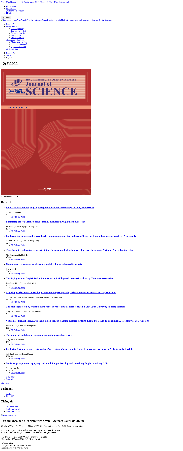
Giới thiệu (12, 8)
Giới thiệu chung (17, 29)
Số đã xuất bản (12, 49)
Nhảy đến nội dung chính (11, 2)
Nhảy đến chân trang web (59, 2)
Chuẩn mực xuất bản (19, 42)
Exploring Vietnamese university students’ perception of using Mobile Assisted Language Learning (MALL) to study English (69, 349)
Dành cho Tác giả (13, 409)
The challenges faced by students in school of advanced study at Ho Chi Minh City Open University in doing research (65, 306)
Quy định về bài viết (19, 44)
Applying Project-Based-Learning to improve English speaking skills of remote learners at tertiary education (61, 292)
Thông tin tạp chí (12, 26)
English (9, 394)
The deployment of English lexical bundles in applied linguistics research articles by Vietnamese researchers (60, 278)
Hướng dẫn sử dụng (16, 11)
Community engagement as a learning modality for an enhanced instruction (44, 264)
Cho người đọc (12, 407)
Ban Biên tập (16, 35)
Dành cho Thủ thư (13, 411)
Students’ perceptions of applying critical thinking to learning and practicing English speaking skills (57, 363)
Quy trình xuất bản (18, 47)
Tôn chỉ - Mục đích (18, 31)
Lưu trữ (9, 55)
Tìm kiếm (5, 383)
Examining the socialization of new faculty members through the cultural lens (45, 221)
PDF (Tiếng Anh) (18, 217)
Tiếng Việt (10, 396)
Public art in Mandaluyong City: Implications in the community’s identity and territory (50, 207)
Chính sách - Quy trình (15, 40)
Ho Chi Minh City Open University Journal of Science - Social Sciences (83, 20)
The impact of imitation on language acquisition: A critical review (39, 335)
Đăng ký (9, 379)
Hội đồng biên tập (18, 33)
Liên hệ (11, 13)
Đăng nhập (10, 377)
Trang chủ (12, 6)
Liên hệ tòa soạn (17, 38)
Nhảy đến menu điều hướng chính (35, 2)
